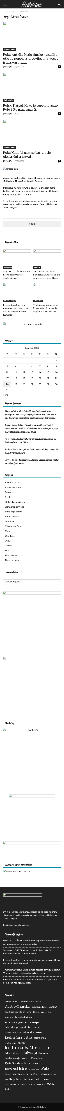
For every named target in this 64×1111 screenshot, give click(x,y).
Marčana (43, 1053)
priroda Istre (34, 1069)
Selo (7, 550)
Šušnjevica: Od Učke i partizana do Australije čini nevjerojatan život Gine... (46, 274)
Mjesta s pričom (13, 526)
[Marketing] (32, 757)
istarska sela (34, 1027)
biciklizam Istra (39, 1012)
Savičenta (34, 1074)
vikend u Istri (39, 1084)
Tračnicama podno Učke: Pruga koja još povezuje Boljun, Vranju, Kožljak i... (46, 308)
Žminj (8, 1089)
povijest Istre (16, 1068)
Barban (53, 1006)
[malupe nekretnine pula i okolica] (16, 871)
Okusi (8, 541)
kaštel (21, 1042)
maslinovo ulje (12, 1058)
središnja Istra (13, 1079)
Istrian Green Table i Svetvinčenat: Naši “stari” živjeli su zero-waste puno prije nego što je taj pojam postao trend (31, 428)
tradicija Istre (10, 1084)
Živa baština (7, 267)
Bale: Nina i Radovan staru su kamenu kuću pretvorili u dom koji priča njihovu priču (31, 981)
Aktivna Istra (38, 301)
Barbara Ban (7, 66)
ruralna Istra (20, 1074)
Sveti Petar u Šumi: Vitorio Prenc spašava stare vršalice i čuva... (16, 274)
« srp (5, 395)
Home (5, 12)
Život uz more (12, 560)
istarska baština (23, 1017)
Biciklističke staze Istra (18, 1012)
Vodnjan (51, 1084)
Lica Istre (37, 267)
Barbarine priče (13, 487)
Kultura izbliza (8, 100)
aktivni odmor (11, 1001)
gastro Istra (9, 1017)
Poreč (35, 1063)
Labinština (16, 1053)
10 (7, 372)
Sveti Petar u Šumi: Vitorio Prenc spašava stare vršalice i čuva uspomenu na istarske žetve (31, 942)
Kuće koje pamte (13, 511)
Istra (28, 1037)
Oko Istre (10, 536)
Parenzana (37, 1058)
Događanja (10, 492)
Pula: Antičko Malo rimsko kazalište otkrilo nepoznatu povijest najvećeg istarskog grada (30, 59)
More (8, 531)
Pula (45, 1068)
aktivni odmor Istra (31, 1001)
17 (7, 378)
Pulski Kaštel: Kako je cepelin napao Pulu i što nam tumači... (30, 108)
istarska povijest (15, 1027)
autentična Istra (39, 1007)
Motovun (25, 1058)
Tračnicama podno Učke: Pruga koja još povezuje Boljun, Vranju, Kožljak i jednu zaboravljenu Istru (31, 971)
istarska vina (32, 1032)
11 (15, 372)
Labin (7, 1053)
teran (45, 1079)
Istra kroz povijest (9, 49)
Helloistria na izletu (15, 502)
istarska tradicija (13, 1032)
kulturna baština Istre (27, 1048)
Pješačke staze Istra (17, 1063)
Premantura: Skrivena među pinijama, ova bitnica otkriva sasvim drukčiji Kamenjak (31, 962)
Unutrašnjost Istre (25, 1084)
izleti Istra (40, 1037)
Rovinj (8, 1074)
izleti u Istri (10, 1043)
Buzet (50, 1012)
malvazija (30, 1052)
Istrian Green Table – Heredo (18, 425)
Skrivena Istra (48, 1074)
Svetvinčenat (31, 1079)
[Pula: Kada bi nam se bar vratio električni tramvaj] (32, 134)
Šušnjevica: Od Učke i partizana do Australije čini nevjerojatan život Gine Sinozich (28, 952)
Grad (7, 497)
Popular (32, 223)
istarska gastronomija (22, 1022)
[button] (5, 4)
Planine (9, 545)
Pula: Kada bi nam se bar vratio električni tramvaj (27, 155)
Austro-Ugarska (17, 1006)
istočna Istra (13, 1037)
